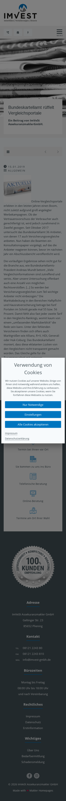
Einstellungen (33, 414)
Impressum (11, 433)
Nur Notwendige (33, 404)
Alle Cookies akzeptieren (33, 424)
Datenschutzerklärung (17, 438)
